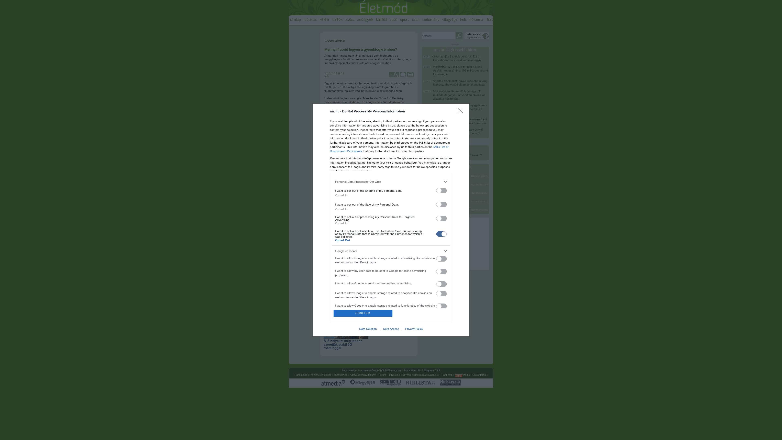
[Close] (461, 112)
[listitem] (391, 181)
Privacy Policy (414, 328)
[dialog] (391, 220)
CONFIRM (362, 313)
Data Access (391, 328)
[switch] (441, 190)
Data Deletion (368, 328)
